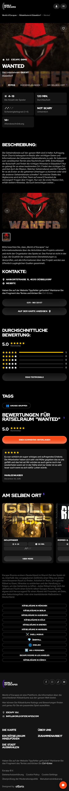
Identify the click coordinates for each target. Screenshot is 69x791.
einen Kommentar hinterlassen (34, 439)
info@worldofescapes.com (22, 716)
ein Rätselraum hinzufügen (13, 737)
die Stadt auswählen (10, 746)
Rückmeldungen (31, 85)
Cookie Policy (33, 774)
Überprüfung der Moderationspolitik (20, 778)
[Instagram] (52, 682)
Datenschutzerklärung (13, 774)
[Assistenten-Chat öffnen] (63, 785)
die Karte (9, 730)
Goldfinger (11, 540)
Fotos (11, 85)
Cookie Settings (49, 774)
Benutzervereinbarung (51, 778)
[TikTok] (58, 682)
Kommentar (15, 345)
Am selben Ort (57, 85)
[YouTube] (64, 682)
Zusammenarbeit (50, 736)
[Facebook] (46, 682)
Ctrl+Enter (47, 293)
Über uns (44, 730)
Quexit (25, 72)
